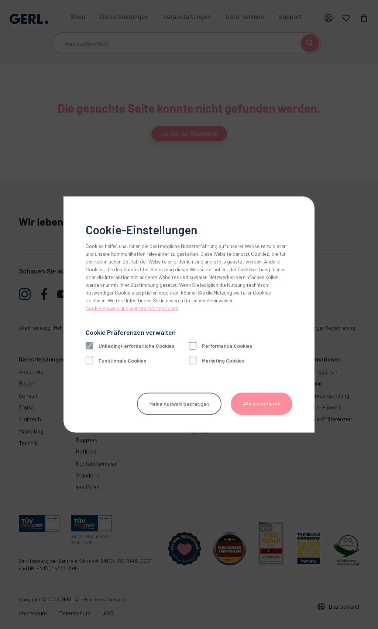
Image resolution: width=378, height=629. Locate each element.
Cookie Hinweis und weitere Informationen (132, 308)
